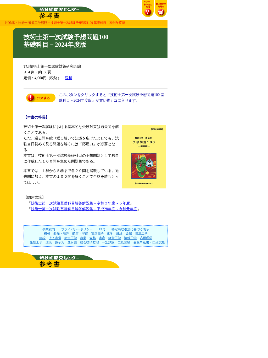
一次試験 (108, 242)
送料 (68, 78)
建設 (42, 238)
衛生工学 (70, 238)
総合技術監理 (89, 242)
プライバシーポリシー (77, 229)
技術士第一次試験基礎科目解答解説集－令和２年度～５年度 (80, 203)
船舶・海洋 (61, 233)
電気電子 (97, 233)
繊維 (119, 233)
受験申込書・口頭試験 (149, 242)
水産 (102, 238)
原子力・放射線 (66, 242)
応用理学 (146, 238)
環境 (49, 242)
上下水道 (55, 238)
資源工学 (141, 233)
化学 (110, 233)
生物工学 (36, 242)
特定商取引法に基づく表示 (130, 229)
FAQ (102, 229)
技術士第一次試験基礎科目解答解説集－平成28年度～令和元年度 (84, 209)
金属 (129, 233)
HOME (10, 23)
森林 (93, 238)
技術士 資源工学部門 (32, 23)
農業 (83, 238)
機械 (47, 233)
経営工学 (114, 238)
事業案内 (48, 229)
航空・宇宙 (80, 233)
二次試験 (124, 242)
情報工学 (130, 238)
